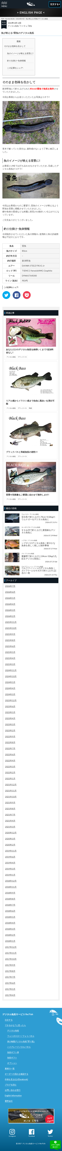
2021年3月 (10, 826)
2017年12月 (11, 947)
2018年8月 (10, 899)
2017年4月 (10, 995)
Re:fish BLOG (10, 19)
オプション (12, 1063)
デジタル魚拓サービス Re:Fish (17, 1014)
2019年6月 (10, 857)
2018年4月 (10, 923)
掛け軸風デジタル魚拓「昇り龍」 (21, 1041)
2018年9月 (10, 892)
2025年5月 (10, 652)
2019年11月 (11, 850)
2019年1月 (10, 874)
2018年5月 (10, 917)
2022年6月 (10, 754)
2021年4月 (10, 820)
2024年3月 (10, 694)
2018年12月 (11, 881)
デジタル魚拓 (13, 26)
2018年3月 (10, 929)
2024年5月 (10, 682)
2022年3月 (10, 766)
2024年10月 (11, 676)
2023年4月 (10, 718)
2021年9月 (10, 802)
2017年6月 (10, 983)
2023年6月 (10, 706)
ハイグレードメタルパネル (19, 1047)
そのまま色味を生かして (15, 46)
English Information (13, 1095)
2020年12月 (11, 832)
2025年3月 (10, 664)
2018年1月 (10, 941)
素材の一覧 (10, 1068)
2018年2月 (10, 935)
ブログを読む (11, 1084)
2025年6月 (10, 646)
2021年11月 (11, 790)
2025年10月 (11, 628)
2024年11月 (11, 670)
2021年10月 (11, 796)
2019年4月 (10, 862)
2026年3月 (10, 610)
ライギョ (23, 26)
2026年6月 (10, 592)
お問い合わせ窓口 (12, 1090)
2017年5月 (10, 989)
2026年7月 (10, 586)
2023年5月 (10, 712)
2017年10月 (11, 959)
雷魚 (30, 26)
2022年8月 (10, 742)
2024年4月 (10, 688)
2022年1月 (10, 778)
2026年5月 (10, 598)
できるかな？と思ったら (15, 1025)
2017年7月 (10, 977)
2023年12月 (11, 700)
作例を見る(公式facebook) (16, 1079)
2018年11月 (11, 887)
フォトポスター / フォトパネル (20, 1036)
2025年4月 (10, 658)
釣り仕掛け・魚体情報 (16, 60)
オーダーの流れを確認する (16, 1074)
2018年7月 (10, 905)
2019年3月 (10, 868)
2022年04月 (20, 19)
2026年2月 (10, 616)
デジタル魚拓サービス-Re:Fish (33, 1144)
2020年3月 (10, 838)
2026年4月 (10, 604)
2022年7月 (10, 748)
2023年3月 (10, 724)
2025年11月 (11, 622)
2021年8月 (10, 808)
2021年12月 (11, 784)
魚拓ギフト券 (13, 1052)
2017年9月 (10, 965)
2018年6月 (10, 911)
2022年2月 (10, 772)
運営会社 (9, 1101)
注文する (9, 1020)
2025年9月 (10, 634)
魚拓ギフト (12, 1057)
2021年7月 (10, 814)
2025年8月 (10, 640)
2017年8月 (10, 971)
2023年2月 (10, 730)
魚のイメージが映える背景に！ (20, 53)
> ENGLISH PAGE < (31, 12)
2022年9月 (10, 736)
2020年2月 (10, 844)
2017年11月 (11, 953)
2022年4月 (10, 760)
